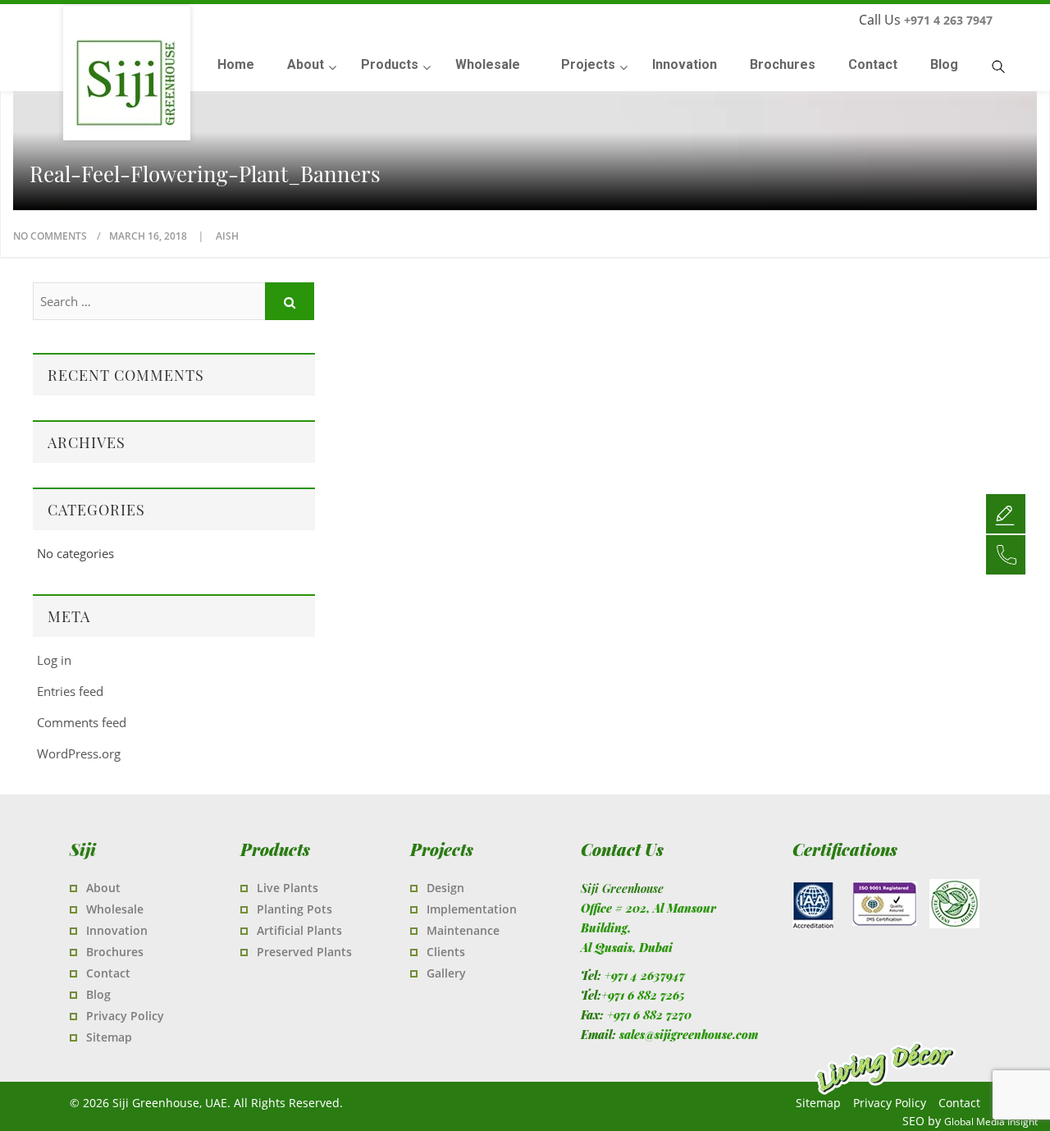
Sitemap (109, 1037)
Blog (98, 994)
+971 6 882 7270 (649, 1015)
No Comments (50, 236)
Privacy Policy (125, 1015)
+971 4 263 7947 (948, 20)
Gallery (446, 973)
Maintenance (463, 930)
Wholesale (115, 909)
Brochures (115, 951)
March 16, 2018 (149, 236)
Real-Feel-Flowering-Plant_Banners (205, 174)
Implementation (472, 909)
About (103, 887)
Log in (54, 660)
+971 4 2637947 (645, 975)
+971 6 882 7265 (643, 995)
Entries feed (70, 691)
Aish (227, 236)
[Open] (1006, 513)
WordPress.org (79, 753)
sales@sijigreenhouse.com (688, 1034)
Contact (108, 973)
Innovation (117, 930)
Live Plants (287, 887)
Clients (446, 951)
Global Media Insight (991, 1122)
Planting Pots (294, 909)
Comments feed (81, 722)
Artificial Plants (299, 930)
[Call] (1006, 554)
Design (445, 887)
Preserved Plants (304, 951)
